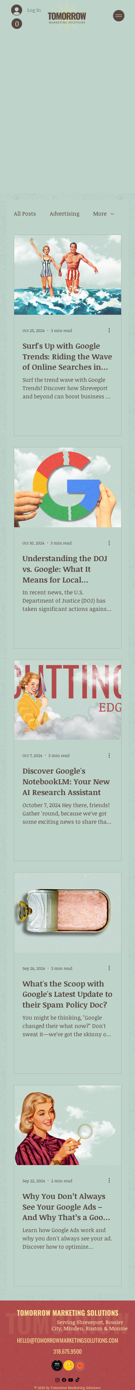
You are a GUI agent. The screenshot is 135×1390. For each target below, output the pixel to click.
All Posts (25, 213)
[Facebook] (64, 1380)
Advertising (64, 213)
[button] (16, 23)
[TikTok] (77, 1380)
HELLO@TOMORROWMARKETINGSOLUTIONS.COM (67, 1340)
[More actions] (112, 330)
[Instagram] (57, 1380)
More (100, 213)
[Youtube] (70, 1380)
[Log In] (9, 10)
